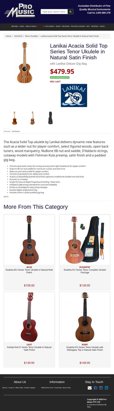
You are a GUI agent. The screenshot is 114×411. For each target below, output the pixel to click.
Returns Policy (67, 387)
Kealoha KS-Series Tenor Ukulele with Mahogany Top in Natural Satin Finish (84, 348)
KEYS (88, 26)
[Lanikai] (80, 95)
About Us (5, 387)
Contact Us (11, 387)
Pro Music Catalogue (29, 387)
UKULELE (40, 26)
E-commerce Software (95, 404)
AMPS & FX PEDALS (31, 26)
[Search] (70, 11)
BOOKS (102, 26)
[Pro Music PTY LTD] (20, 10)
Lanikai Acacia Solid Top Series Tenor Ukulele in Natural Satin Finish (70, 36)
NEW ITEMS (14, 26)
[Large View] (14, 118)
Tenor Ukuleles (31, 36)
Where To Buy (19, 387)
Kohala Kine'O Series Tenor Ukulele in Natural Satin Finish (29, 348)
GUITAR (21, 26)
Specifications (16, 131)
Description (7, 131)
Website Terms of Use (47, 387)
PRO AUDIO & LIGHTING (78, 26)
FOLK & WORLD (49, 26)
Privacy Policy (58, 387)
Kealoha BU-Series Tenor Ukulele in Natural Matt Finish (29, 271)
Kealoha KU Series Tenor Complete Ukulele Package (85, 271)
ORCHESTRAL (95, 26)
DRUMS (58, 26)
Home (8, 36)
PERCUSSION (65, 26)
